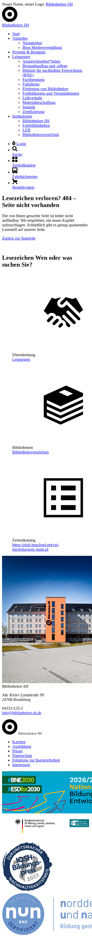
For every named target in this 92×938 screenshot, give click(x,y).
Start (16, 34)
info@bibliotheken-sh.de (21, 713)
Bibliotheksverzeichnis (40, 134)
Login (20, 144)
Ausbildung (21, 746)
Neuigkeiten (32, 43)
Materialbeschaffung (38, 102)
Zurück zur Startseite (19, 238)
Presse (17, 751)
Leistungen (21, 56)
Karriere (19, 742)
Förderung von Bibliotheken (45, 89)
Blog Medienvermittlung (42, 47)
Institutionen (22, 116)
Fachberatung (33, 79)
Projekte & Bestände (28, 52)
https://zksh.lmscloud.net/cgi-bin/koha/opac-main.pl (35, 547)
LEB (26, 130)
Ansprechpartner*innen (41, 61)
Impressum (21, 765)
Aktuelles (20, 38)
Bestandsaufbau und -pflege (44, 66)
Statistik (28, 107)
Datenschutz (22, 755)
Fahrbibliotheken (36, 125)
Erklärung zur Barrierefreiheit (36, 760)
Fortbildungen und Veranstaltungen (50, 93)
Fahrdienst (30, 84)
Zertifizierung (33, 111)
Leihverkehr (32, 98)
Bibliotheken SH (59, 4)
